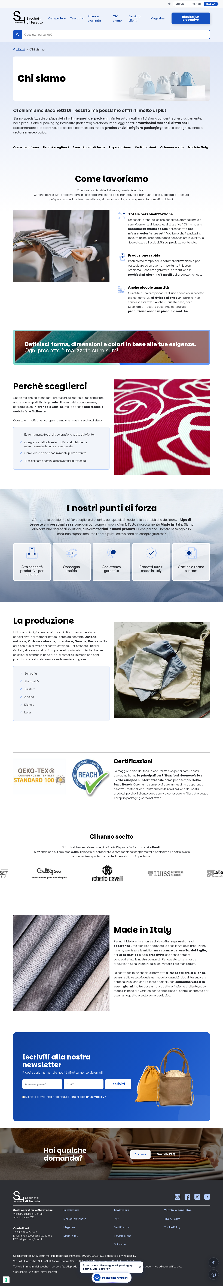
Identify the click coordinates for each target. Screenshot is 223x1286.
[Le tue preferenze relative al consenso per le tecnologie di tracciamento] (6, 1279)
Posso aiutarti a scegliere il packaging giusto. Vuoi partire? (108, 1267)
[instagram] (177, 1197)
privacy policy (95, 1097)
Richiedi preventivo (74, 1218)
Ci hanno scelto (172, 147)
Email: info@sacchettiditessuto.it (32, 1235)
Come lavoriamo (26, 147)
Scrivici (140, 1154)
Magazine (157, 18)
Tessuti (75, 18)
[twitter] (197, 1197)
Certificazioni (145, 147)
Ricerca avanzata (94, 18)
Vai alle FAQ (166, 1154)
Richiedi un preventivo (190, 18)
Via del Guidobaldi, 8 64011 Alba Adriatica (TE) (27, 1215)
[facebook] (187, 1197)
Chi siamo (117, 18)
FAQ (116, 1218)
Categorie (55, 18)
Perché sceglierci (56, 147)
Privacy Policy (172, 1218)
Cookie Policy (172, 1227)
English (181, 4)
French (196, 4)
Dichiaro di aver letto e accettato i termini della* (65, 1097)
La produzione (120, 147)
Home (20, 49)
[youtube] (207, 1197)
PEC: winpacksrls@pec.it (27, 1239)
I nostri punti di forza (89, 147)
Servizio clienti (134, 18)
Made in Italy (198, 147)
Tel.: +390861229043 (25, 1232)
